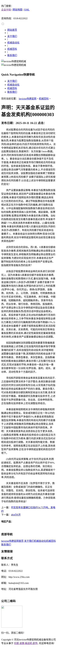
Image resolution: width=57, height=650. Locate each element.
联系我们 (12, 55)
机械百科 (12, 49)
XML (26, 9)
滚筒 (21, 643)
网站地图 (17, 9)
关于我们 (12, 36)
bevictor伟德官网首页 (12, 541)
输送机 (28, 643)
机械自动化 (13, 42)
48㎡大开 (16, 514)
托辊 (16, 643)
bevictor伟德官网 (27, 98)
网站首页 (12, 30)
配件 (35, 643)
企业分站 (6, 9)
